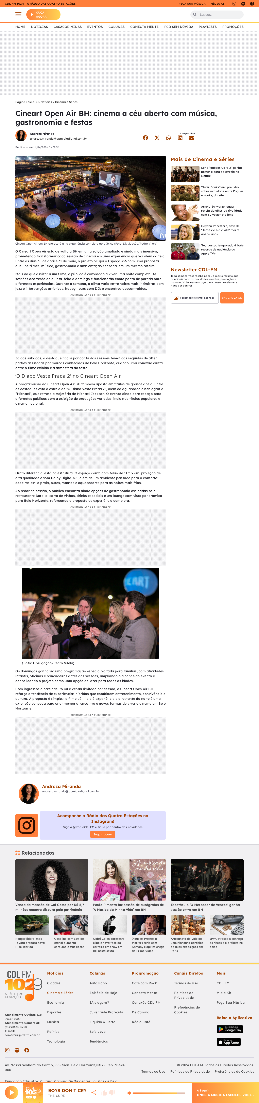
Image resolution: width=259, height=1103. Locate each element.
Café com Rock (144, 983)
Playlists (208, 27)
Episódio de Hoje (103, 993)
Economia (55, 1002)
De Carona (141, 1012)
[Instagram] (234, 4)
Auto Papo (98, 983)
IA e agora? (99, 1002)
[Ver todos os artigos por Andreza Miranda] (21, 136)
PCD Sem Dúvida (178, 27)
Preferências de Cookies (187, 1009)
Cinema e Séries (66, 102)
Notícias (39, 27)
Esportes (54, 1012)
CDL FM (223, 983)
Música (53, 1022)
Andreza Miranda (42, 134)
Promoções (233, 27)
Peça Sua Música (231, 1002)
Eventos (95, 27)
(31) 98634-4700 (16, 1027)
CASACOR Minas (68, 27)
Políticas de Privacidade (184, 995)
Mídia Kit (218, 3)
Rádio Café (141, 1022)
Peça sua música (192, 3)
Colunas (116, 27)
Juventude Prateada (106, 1012)
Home (20, 27)
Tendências (99, 1041)
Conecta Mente (144, 27)
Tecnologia (56, 1041)
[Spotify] (243, 4)
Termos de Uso (186, 983)
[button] (145, 137)
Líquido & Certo (103, 1022)
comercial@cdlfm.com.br (22, 1035)
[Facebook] (252, 4)
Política (53, 1032)
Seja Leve (98, 1032)
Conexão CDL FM (146, 1002)
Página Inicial (25, 102)
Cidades (54, 983)
